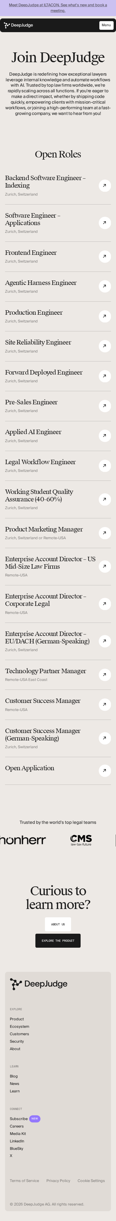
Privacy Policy (58, 1181)
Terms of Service (24, 1181)
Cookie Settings (91, 1181)
